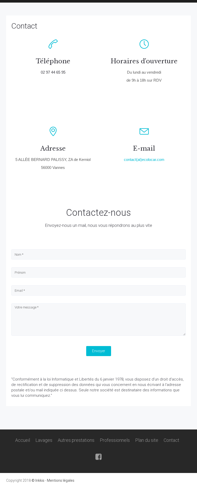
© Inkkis (38, 480)
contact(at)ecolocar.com (144, 159)
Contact (24, 25)
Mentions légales (60, 480)
